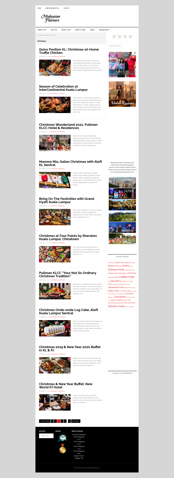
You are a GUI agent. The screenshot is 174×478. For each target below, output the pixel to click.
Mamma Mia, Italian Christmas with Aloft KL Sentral (70, 163)
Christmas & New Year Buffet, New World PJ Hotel (65, 385)
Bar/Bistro (132, 262)
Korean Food (127, 287)
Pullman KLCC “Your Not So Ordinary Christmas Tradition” (67, 274)
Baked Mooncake (122, 262)
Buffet (126, 265)
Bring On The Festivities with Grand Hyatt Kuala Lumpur (66, 200)
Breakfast (112, 266)
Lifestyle (133, 287)
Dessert (115, 281)
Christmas (132, 273)
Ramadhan (120, 296)
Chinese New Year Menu (117, 273)
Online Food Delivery (112, 293)
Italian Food (127, 284)
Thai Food (127, 303)
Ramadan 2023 (111, 297)
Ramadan (129, 294)
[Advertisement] (100, 19)
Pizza (119, 294)
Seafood (120, 300)
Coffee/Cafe (126, 276)
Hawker (115, 284)
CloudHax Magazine (79, 434)
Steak (116, 303)
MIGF (120, 291)
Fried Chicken (129, 281)
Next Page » (75, 421)
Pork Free (123, 294)
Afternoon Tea (111, 262)
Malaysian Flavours (51, 19)
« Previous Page (44, 421)
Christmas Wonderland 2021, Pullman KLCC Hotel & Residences (68, 126)
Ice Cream (120, 284)
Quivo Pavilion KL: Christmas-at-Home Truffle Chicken (69, 51)
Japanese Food (116, 287)
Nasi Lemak (134, 291)
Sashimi (113, 300)
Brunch (120, 266)
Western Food (116, 306)
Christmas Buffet (113, 277)
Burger (131, 266)
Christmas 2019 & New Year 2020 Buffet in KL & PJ (70, 348)
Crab (109, 281)
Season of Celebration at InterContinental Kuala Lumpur (63, 88)
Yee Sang (131, 306)
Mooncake (126, 291)
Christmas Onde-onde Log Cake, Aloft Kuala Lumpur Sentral (68, 311)
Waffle (133, 303)
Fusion (110, 284)
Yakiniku (127, 306)
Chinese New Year (129, 270)
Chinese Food (116, 269)
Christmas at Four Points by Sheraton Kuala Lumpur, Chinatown (68, 237)
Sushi (121, 303)
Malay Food (113, 291)
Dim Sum (123, 281)
